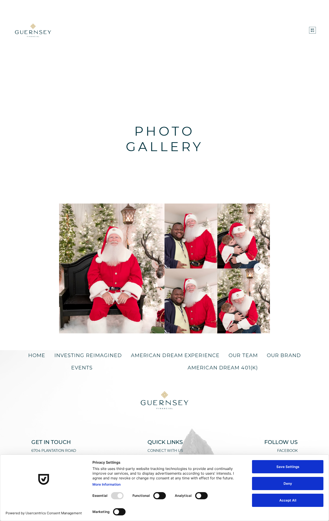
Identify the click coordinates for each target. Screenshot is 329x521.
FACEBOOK (287, 450)
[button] (312, 30)
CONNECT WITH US (165, 450)
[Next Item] (259, 268)
